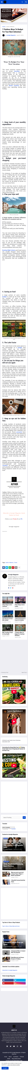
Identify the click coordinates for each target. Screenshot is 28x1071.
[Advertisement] (14, 107)
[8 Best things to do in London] (20, 600)
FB (21, 519)
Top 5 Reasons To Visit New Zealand (7, 619)
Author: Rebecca (10, 26)
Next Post (24, 672)
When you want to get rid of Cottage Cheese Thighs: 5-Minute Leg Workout (17, 874)
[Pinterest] (13, 567)
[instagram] (20, 983)
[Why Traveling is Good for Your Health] (7, 627)
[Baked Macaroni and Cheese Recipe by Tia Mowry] (6, 959)
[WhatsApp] (10, 567)
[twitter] (10, 588)
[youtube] (14, 1046)
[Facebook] (3, 567)
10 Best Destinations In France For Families (20, 619)
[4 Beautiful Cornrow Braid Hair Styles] (6, 882)
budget (4, 296)
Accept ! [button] (5, 1068)
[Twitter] (6, 567)
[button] (2, 2)
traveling (16, 71)
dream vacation (14, 85)
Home (3, 26)
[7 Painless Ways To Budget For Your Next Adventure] (20, 627)
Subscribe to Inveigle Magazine (9, 970)
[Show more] (19, 567)
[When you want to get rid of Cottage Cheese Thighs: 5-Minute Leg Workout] (6, 874)
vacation (5, 465)
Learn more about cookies (13, 1064)
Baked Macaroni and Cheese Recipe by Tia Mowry (17, 958)
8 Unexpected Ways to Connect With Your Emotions (18, 951)
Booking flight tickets (8, 250)
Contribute (15, 1056)
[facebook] (8, 588)
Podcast (22, 1056)
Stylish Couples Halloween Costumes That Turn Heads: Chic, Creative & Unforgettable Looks (13, 844)
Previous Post (5, 672)
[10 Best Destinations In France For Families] (20, 613)
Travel (15, 562)
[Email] (16, 567)
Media (8, 1058)
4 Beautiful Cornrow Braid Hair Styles (18, 881)
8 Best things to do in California (7, 605)
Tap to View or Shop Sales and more (11, 926)
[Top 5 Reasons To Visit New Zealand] (7, 613)
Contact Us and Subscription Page (14, 1060)
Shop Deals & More (16, 1058)
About (10, 1056)
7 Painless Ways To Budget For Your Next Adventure (19, 634)
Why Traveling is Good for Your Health (7, 633)
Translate (13, 828)
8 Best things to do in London (19, 605)
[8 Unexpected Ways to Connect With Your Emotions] (6, 952)
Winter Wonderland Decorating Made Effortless (13, 865)
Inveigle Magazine (13, 574)
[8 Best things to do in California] (7, 600)
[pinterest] (12, 588)
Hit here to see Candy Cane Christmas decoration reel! (11, 741)
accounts (19, 432)
